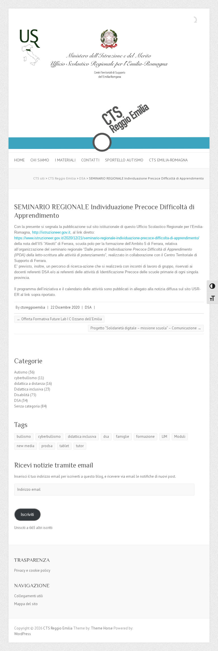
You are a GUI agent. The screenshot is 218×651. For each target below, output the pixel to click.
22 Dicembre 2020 (65, 307)
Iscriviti (27, 514)
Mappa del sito (26, 603)
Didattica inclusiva (28, 389)
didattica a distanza (29, 383)
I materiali (65, 160)
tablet (64, 445)
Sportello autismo (124, 160)
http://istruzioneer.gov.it (50, 232)
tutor (80, 445)
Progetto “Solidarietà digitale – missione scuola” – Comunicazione (146, 328)
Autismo (21, 372)
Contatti (90, 160)
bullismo (24, 436)
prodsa (47, 445)
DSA (88, 307)
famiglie (122, 436)
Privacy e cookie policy (32, 570)
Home (19, 160)
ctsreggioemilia (32, 307)
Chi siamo (39, 160)
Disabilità (21, 394)
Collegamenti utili (28, 596)
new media (25, 445)
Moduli (179, 436)
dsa (106, 436)
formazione (145, 436)
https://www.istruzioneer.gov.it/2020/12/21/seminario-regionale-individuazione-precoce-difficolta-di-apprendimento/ (106, 238)
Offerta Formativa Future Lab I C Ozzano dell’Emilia (59, 319)
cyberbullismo (25, 377)
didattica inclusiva (82, 436)
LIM (164, 436)
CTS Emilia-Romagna (168, 160)
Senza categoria (27, 406)
